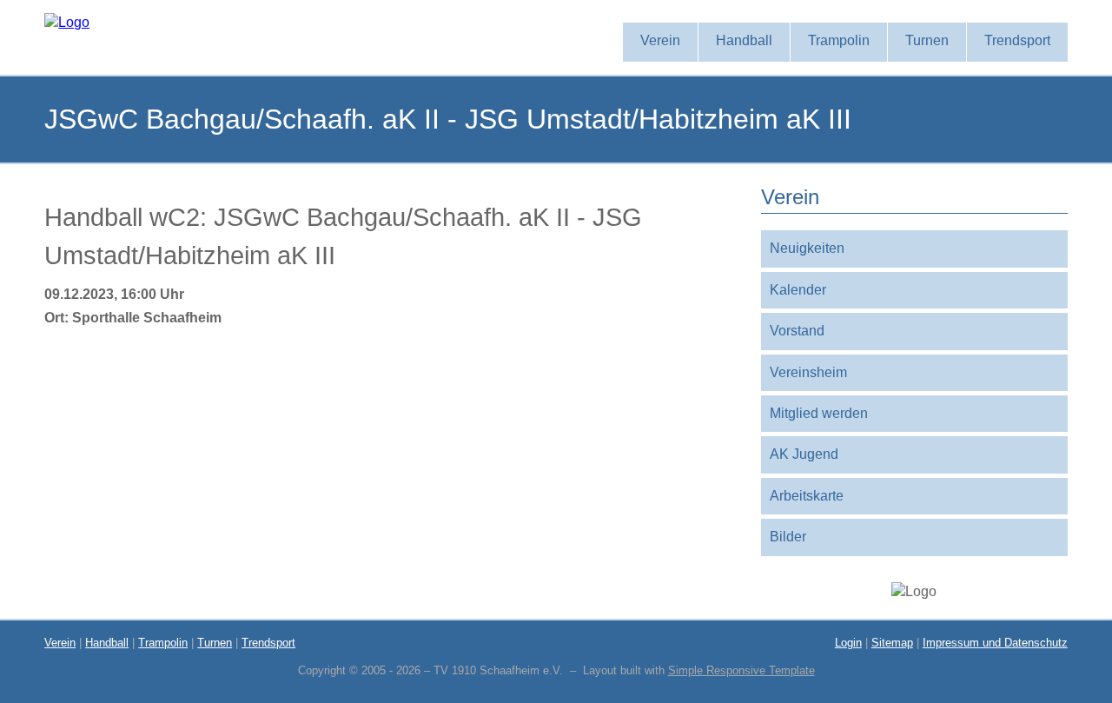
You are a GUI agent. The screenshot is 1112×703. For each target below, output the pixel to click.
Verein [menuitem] (660, 40)
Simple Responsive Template (741, 670)
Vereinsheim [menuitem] (808, 372)
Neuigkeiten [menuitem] (807, 248)
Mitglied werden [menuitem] (819, 413)
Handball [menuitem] (744, 40)
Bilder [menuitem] (788, 536)
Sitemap (892, 642)
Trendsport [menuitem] (1017, 40)
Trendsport (268, 642)
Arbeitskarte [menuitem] (807, 495)
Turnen (214, 642)
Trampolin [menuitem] (839, 40)
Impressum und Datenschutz (995, 642)
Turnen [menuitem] (927, 40)
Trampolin (163, 642)
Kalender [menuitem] (798, 289)
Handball (107, 642)
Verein (60, 642)
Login (848, 642)
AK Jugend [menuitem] (804, 454)
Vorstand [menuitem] (797, 330)
